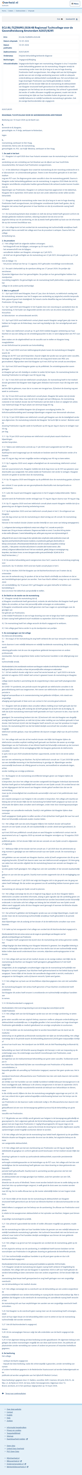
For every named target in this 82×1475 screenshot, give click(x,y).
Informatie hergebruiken (16, 1427)
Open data (11, 1446)
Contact (10, 1412)
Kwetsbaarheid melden (16, 1439)
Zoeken (10, 11)
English (9, 1415)
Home (4, 11)
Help (8, 1418)
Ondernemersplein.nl (15, 1464)
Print (58, 19)
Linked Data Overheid (15, 1448)
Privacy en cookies (14, 1430)
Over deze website (14, 1409)
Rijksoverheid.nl (13, 1461)
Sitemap (10, 1436)
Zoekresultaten (21, 11)
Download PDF (70, 19)
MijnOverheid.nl (13, 1458)
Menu (76, 4)
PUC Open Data (13, 1451)
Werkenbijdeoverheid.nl (16, 1467)
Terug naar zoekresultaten (15, 1393)
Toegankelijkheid (13, 1433)
